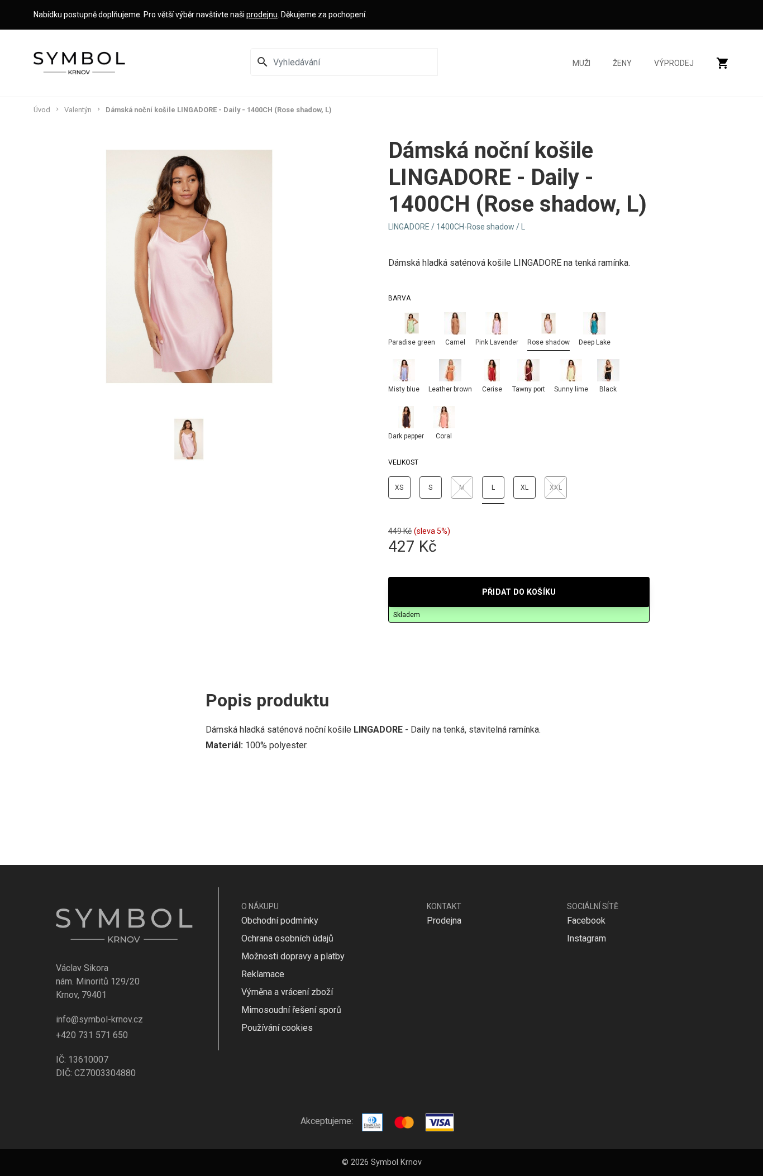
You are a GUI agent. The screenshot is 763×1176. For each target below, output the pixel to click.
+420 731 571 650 (92, 1035)
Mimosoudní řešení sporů (291, 1010)
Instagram (586, 938)
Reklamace (262, 974)
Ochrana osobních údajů (287, 938)
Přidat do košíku (519, 591)
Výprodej (674, 63)
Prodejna (444, 920)
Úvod (42, 110)
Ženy (622, 63)
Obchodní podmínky (279, 920)
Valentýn (78, 110)
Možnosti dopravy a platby (293, 956)
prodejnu (262, 14)
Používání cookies (277, 1027)
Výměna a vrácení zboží (287, 992)
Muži (581, 63)
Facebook (586, 920)
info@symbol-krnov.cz (99, 1019)
